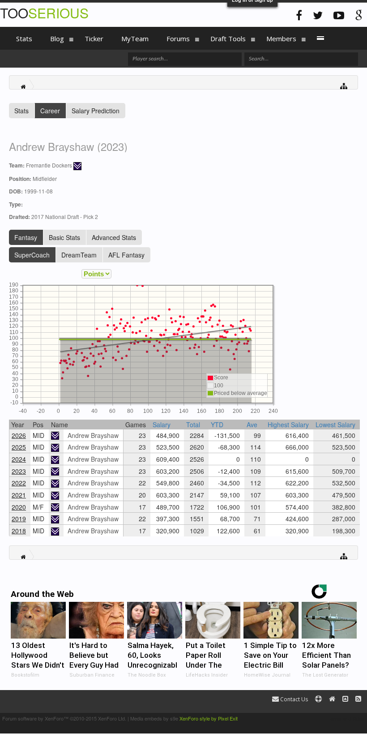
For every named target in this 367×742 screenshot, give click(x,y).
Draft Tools (228, 38)
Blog (57, 38)
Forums (178, 38)
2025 (19, 446)
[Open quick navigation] (344, 85)
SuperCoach (32, 254)
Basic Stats (64, 237)
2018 (19, 530)
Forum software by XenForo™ (64, 718)
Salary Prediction (95, 110)
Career (50, 110)
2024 (19, 459)
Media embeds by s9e (154, 718)
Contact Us (293, 699)
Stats (21, 110)
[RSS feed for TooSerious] (358, 699)
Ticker (94, 38)
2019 (19, 518)
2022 (19, 482)
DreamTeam (79, 254)
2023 (19, 471)
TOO (44, 12)
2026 (19, 435)
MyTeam (135, 38)
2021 (19, 494)
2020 (19, 506)
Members (281, 38)
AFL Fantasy (126, 254)
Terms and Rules (346, 718)
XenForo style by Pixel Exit (208, 718)
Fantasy (25, 237)
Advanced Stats (114, 237)
